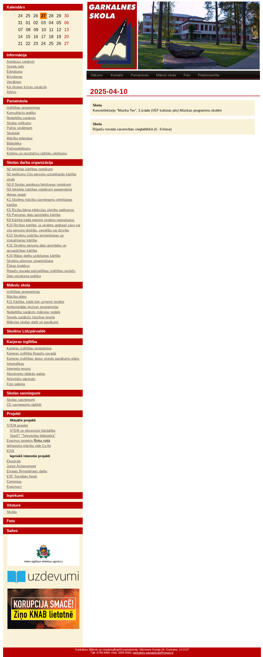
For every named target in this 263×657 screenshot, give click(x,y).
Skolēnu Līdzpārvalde (26, 331)
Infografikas (15, 364)
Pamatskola (139, 75)
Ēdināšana (14, 72)
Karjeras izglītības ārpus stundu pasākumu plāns (43, 359)
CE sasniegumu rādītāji (24, 405)
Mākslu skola (166, 75)
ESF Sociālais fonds (22, 476)
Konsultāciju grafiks (21, 113)
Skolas (12, 512)
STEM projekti (17, 425)
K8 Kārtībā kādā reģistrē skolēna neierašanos (40, 220)
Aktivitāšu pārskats (21, 379)
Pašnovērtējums (19, 148)
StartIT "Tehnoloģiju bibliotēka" (32, 436)
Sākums (97, 75)
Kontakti (117, 75)
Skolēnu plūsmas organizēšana (30, 261)
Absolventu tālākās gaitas (26, 374)
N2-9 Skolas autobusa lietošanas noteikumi (39, 184)
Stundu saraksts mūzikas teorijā (31, 317)
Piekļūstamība (208, 75)
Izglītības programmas (23, 108)
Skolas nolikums (19, 123)
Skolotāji (13, 133)
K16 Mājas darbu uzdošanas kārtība (33, 256)
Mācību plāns (17, 297)
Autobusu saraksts (21, 62)
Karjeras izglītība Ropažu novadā (31, 353)
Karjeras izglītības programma (29, 348)
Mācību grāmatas (20, 138)
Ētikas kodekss (18, 266)
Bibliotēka (14, 143)
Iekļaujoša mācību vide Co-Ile (29, 446)
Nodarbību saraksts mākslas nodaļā (33, 312)
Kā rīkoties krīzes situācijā (26, 87)
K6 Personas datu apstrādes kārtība (33, 215)
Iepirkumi (15, 495)
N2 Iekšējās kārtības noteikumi (30, 169)
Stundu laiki (15, 66)
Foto (187, 75)
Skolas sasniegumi (21, 400)
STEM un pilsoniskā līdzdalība (32, 431)
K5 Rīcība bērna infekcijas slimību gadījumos (40, 210)
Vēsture (14, 505)
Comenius (14, 481)
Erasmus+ (14, 487)
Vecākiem (14, 82)
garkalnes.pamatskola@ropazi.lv (153, 652)
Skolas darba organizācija (30, 162)
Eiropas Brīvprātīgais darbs (27, 471)
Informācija (17, 55)
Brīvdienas (15, 77)
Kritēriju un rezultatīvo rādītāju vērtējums (37, 153)
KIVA (10, 451)
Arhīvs (11, 92)
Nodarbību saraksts (21, 118)
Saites (12, 530)
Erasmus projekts (28, 441)
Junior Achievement (21, 466)
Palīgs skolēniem (19, 128)
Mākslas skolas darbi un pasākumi (32, 322)
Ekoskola (14, 461)
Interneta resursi (19, 369)
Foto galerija (16, 384)
